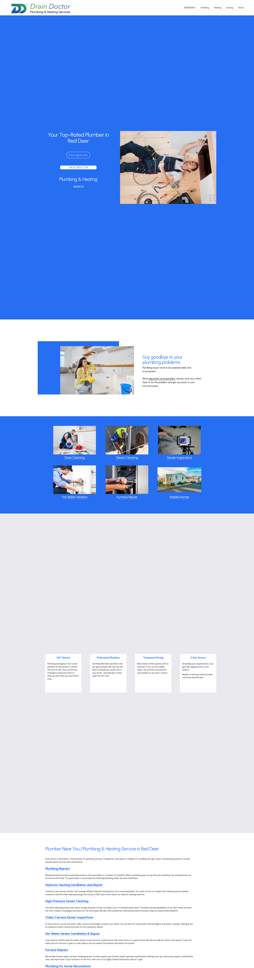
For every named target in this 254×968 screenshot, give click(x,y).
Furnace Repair (127, 497)
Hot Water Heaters (74, 497)
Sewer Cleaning (127, 457)
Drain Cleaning (74, 457)
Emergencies (78, 155)
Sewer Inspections (179, 457)
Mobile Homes (179, 497)
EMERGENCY (190, 7)
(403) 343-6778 (78, 167)
